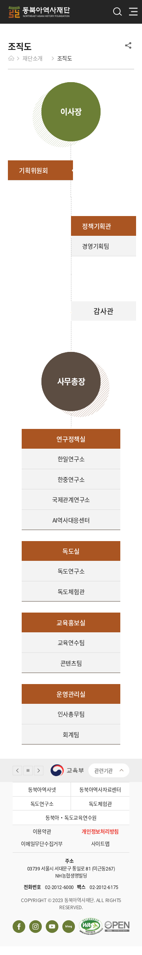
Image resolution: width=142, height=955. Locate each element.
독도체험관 (100, 803)
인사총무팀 (71, 714)
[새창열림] (70, 770)
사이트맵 (100, 843)
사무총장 (71, 381)
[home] (13, 58)
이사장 (70, 111)
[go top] (127, 753)
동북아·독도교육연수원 (71, 817)
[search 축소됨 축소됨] (116, 11)
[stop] (28, 770)
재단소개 (32, 58)
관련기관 (103, 770)
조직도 (64, 58)
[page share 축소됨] (128, 45)
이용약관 (42, 831)
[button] (17, 770)
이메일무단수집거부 (42, 843)
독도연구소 (42, 803)
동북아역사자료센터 (100, 789)
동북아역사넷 (42, 789)
